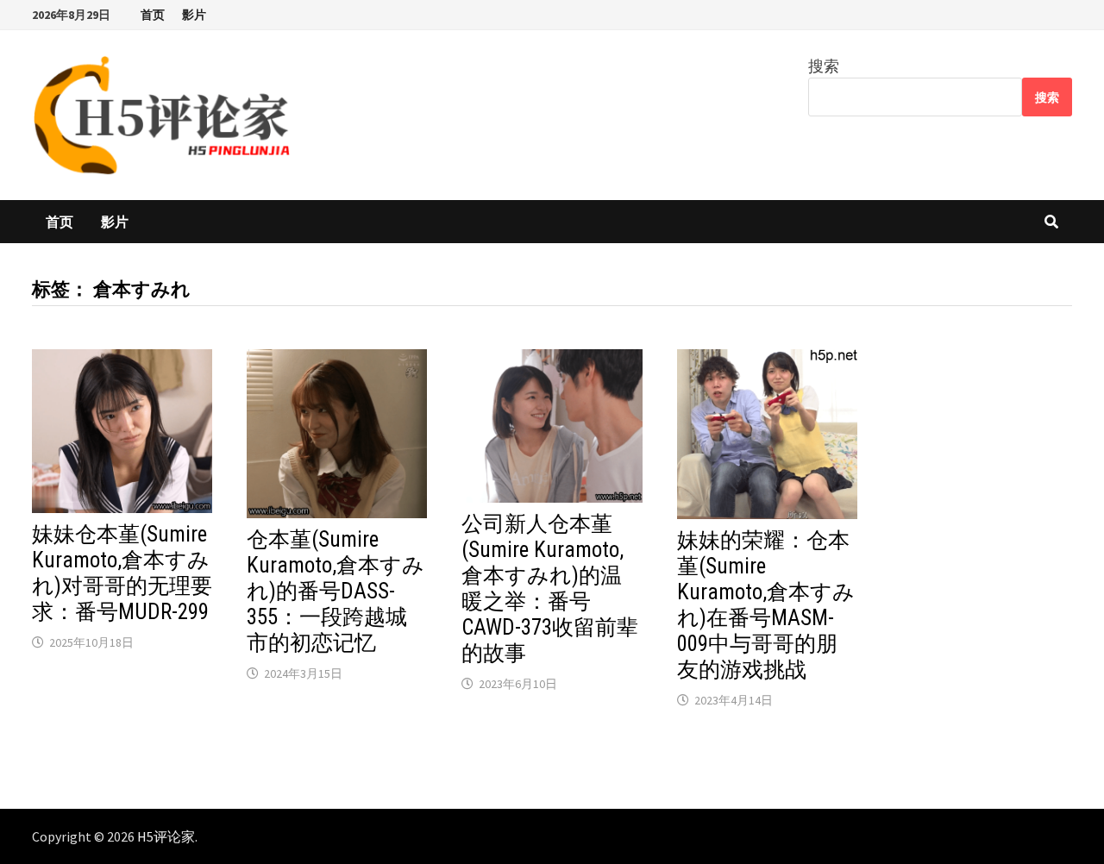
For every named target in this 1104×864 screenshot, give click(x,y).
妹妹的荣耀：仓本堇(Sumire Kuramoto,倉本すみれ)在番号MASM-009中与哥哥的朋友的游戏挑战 (766, 605)
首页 (153, 14)
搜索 (823, 66)
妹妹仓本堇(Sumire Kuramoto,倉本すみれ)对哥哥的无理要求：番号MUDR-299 (122, 573)
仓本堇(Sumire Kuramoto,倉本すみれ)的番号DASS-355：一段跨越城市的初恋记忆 (335, 591)
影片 (194, 14)
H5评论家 (166, 836)
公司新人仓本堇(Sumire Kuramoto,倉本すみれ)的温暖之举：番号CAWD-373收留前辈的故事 (549, 588)
